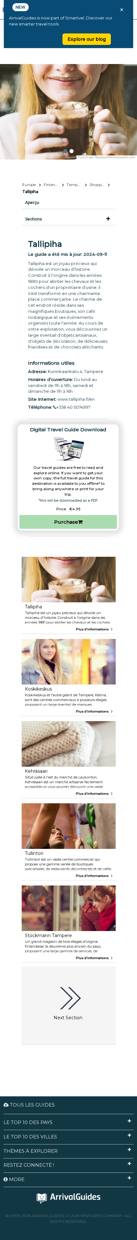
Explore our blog (87, 39)
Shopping (99, 184)
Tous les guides (32, 1105)
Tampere (75, 184)
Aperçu (32, 202)
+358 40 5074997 (73, 407)
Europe (29, 184)
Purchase (66, 522)
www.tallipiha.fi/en (76, 399)
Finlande (51, 184)
